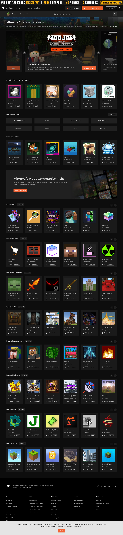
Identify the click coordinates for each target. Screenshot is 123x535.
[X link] (112, 486)
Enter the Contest (89, 68)
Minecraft (9, 503)
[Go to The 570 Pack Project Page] (52, 254)
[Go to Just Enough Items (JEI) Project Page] (33, 425)
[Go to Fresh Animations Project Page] (14, 357)
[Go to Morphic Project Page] (89, 220)
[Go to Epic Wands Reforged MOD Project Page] (52, 220)
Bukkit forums (55, 515)
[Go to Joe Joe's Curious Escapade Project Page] (33, 254)
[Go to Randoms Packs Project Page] (71, 254)
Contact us (77, 506)
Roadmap (54, 512)
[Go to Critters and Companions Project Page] (89, 152)
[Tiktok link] (102, 486)
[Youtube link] (105, 486)
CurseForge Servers (56, 518)
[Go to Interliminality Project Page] (14, 323)
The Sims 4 (9, 509)
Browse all (112, 114)
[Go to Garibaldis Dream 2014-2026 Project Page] (89, 323)
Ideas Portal (54, 503)
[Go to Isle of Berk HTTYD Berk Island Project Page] (71, 459)
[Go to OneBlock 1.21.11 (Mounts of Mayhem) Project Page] (33, 459)
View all (20, 204)
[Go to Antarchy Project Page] (71, 152)
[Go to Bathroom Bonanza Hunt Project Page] (52, 323)
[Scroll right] (115, 205)
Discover (15, 14)
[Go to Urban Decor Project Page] (14, 96)
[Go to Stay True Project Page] (71, 357)
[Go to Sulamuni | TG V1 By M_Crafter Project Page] (108, 323)
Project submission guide (36, 503)
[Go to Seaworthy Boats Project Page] (14, 152)
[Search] (115, 14)
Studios (37, 8)
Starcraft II (9, 512)
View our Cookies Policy (74, 526)
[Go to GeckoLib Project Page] (14, 425)
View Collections (20, 190)
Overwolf (98, 500)
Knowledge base (78, 500)
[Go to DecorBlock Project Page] (71, 96)
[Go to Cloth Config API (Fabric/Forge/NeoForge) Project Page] (52, 425)
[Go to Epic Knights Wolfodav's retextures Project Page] (71, 288)
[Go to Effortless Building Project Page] (108, 96)
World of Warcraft (11, 506)
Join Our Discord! (56, 500)
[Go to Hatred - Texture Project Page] (52, 288)
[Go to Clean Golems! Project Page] (89, 288)
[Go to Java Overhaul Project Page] (89, 254)
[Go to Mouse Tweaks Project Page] (89, 425)
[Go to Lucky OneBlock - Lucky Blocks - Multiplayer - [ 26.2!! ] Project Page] (52, 459)
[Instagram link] (98, 486)
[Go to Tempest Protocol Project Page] (108, 152)
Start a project (33, 500)
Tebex (97, 506)
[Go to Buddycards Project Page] (14, 220)
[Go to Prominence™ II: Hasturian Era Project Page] (52, 391)
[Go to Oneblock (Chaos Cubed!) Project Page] (14, 459)
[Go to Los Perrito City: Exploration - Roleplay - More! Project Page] (89, 459)
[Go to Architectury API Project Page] (71, 425)
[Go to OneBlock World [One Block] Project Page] (108, 459)
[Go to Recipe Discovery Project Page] (33, 220)
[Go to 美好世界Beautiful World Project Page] (71, 323)
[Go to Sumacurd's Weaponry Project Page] (33, 288)
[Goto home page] (8, 8)
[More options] (119, 8)
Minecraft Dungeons (12, 518)
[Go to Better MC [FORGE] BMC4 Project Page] (71, 391)
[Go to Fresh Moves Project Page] (33, 357)
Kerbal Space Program (12, 515)
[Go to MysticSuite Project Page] (108, 220)
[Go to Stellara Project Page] (52, 152)
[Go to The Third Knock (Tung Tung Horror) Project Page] (33, 323)
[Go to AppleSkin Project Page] (108, 425)
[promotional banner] (61, 2)
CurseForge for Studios (102, 503)
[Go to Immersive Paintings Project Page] (52, 96)
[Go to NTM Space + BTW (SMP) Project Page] (108, 254)
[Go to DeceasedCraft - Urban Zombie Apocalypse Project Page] (33, 391)
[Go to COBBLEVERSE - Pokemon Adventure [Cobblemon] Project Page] (89, 391)
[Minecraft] (8, 14)
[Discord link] (109, 486)
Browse (18, 8)
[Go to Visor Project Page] (71, 220)
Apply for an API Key (34, 509)
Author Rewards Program (36, 506)
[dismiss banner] (120, 3)
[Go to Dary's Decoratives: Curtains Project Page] (33, 96)
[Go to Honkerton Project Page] (14, 254)
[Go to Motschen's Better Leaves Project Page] (52, 357)
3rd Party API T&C (34, 512)
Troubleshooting (78, 503)
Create (27, 8)
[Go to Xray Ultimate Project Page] (89, 357)
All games (9, 500)
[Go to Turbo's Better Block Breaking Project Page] (108, 288)
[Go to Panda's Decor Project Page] (89, 96)
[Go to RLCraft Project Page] (108, 391)
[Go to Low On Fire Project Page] (108, 357)
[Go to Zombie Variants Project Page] (14, 288)
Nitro (97, 509)
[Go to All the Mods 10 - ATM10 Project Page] (14, 391)
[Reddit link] (115, 486)
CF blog (53, 506)
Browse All (24, 14)
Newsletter (54, 509)
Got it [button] (61, 531)
